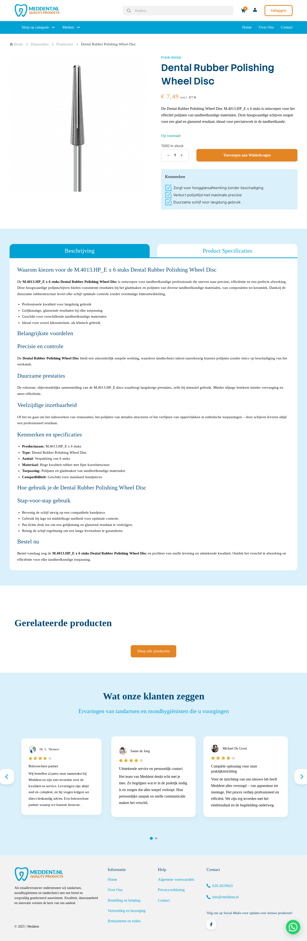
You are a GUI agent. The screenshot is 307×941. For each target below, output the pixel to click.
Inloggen (278, 10)
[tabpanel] (153, 414)
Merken (68, 27)
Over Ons (266, 27)
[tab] (80, 250)
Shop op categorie (35, 27)
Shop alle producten (153, 651)
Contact (287, 27)
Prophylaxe (64, 44)
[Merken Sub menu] (78, 27)
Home (247, 27)
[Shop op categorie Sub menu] (53, 27)
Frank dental (171, 57)
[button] (293, 927)
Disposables (40, 44)
